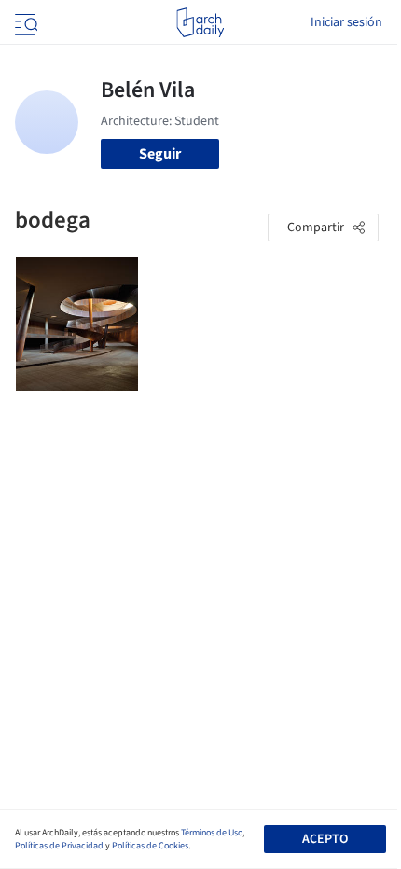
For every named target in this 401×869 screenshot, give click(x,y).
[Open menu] (24, 22)
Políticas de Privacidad (59, 845)
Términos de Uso (211, 832)
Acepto (325, 839)
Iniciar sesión (346, 22)
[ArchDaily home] (200, 22)
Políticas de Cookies (150, 845)
